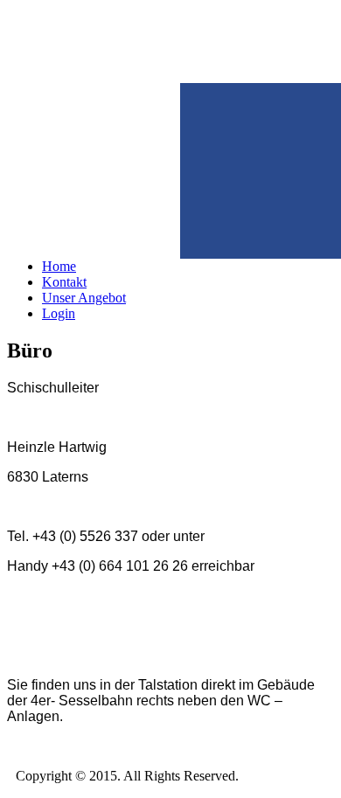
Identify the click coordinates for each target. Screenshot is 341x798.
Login (58, 313)
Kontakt (64, 281)
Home (59, 266)
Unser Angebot (84, 297)
